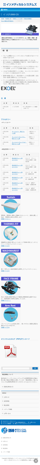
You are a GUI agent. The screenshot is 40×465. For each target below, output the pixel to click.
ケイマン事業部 (7, 423)
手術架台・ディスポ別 (17, 18)
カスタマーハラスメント (9, 421)
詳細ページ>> (5, 246)
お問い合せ (7, 413)
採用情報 (6, 401)
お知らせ (6, 397)
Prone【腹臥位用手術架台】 (7, 21)
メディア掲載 (8, 409)
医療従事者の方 (8, 387)
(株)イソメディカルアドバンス (23, 423)
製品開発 (6, 405)
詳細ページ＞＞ (6, 219)
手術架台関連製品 (27, 18)
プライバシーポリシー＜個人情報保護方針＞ (14, 422)
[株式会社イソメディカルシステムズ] (20, 4)
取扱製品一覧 (8, 18)
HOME (2, 18)
